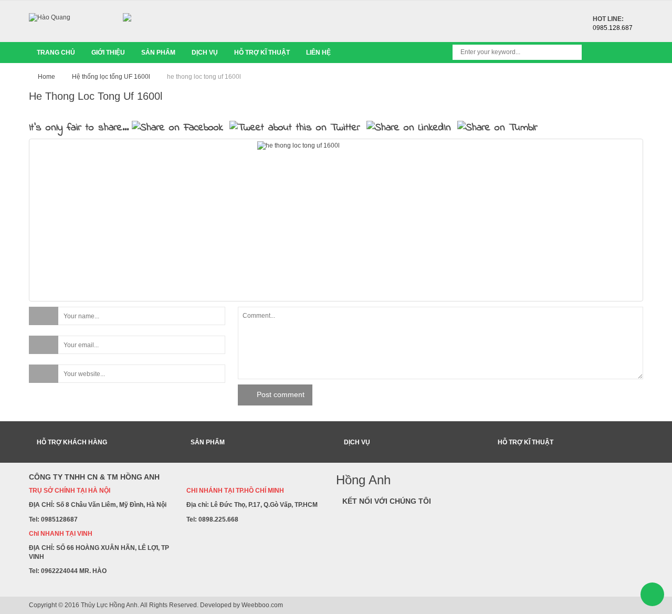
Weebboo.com (262, 605)
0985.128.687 (613, 28)
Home (46, 76)
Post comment (280, 394)
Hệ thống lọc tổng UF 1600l (111, 76)
